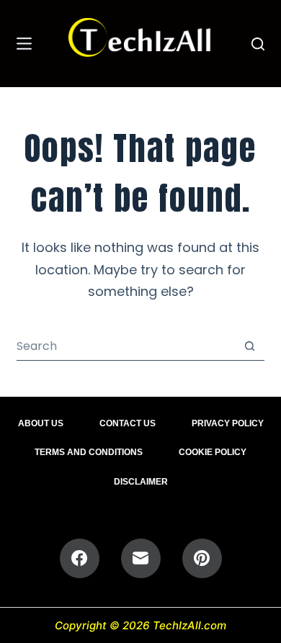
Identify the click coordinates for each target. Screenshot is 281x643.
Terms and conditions (89, 452)
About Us (40, 423)
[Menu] (24, 43)
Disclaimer (141, 482)
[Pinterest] (202, 558)
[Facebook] (79, 558)
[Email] (141, 558)
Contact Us (127, 423)
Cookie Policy (212, 452)
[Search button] (250, 345)
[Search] (257, 43)
